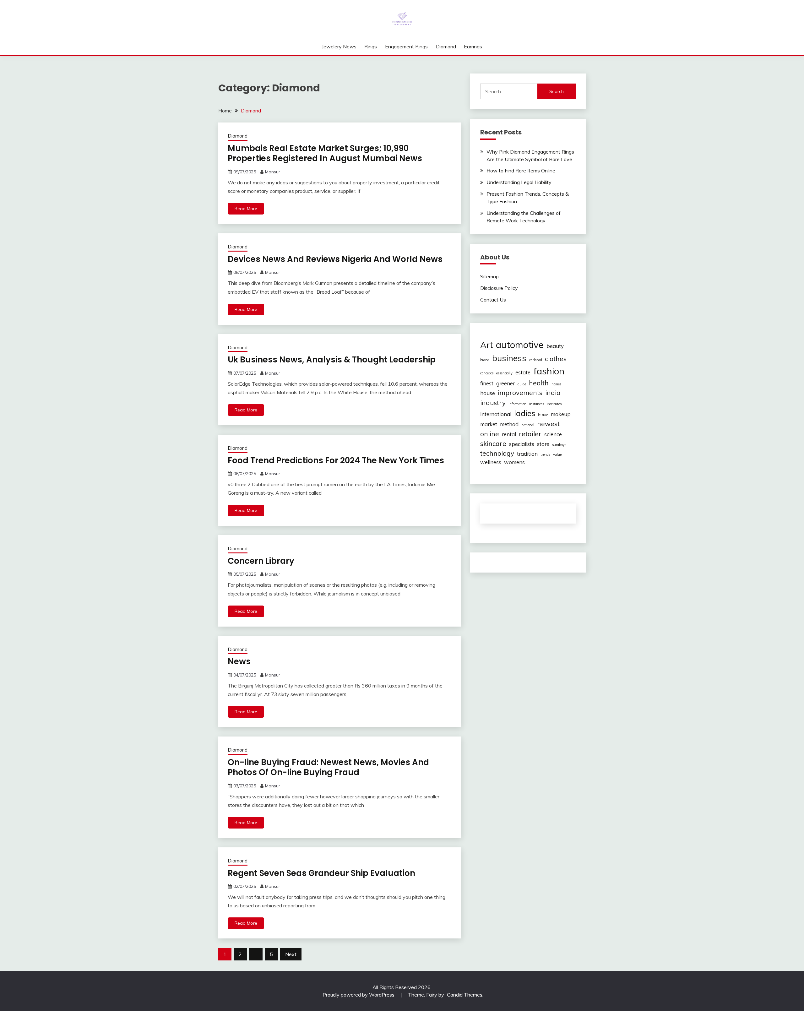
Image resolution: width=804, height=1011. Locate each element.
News (239, 661)
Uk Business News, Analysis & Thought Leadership (332, 359)
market (488, 424)
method (509, 424)
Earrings (473, 46)
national (527, 425)
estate (522, 372)
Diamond (446, 46)
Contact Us (493, 299)
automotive (520, 344)
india (553, 393)
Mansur (272, 172)
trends (545, 454)
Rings (370, 46)
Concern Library (261, 561)
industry (493, 403)
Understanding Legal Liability (518, 182)
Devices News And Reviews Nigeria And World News (335, 259)
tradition (527, 453)
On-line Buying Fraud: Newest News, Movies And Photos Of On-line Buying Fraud (328, 767)
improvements (520, 393)
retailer (530, 434)
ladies (524, 413)
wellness (490, 462)
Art (486, 345)
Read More (246, 208)
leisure (543, 415)
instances (536, 404)
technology (497, 453)
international (495, 414)
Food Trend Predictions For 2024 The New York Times (336, 460)
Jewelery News (339, 46)
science (553, 434)
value (557, 454)
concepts (486, 373)
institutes (554, 404)
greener (505, 383)
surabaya (559, 445)
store (543, 444)
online (489, 434)
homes (556, 384)
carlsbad (535, 360)
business (509, 358)
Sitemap (489, 276)
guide (522, 384)
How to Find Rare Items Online (520, 170)
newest (548, 424)
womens (514, 462)
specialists (521, 444)
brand (484, 360)
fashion (548, 371)
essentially (504, 373)
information (517, 404)
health (539, 383)
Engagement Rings (406, 46)
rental (509, 434)
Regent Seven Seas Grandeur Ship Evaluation (321, 873)
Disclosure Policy (499, 288)
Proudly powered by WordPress (359, 995)
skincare (493, 443)
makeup (561, 414)
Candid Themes (464, 995)
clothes (556, 359)
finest (486, 383)
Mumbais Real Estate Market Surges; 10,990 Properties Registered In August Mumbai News (325, 153)
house (487, 393)
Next (290, 954)
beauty (555, 346)
